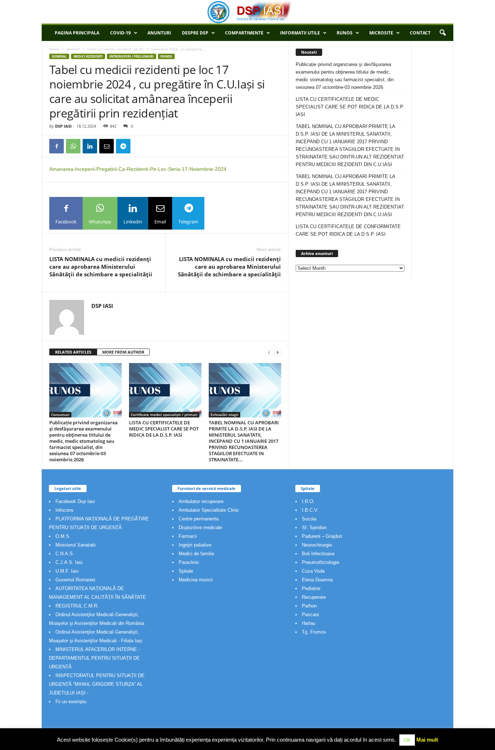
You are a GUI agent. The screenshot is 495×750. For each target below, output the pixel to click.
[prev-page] (269, 352)
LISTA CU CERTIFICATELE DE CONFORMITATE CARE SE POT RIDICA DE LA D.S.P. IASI (348, 230)
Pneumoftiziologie (320, 562)
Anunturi (159, 33)
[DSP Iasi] (247, 12)
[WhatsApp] (73, 146)
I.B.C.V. (310, 510)
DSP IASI (63, 126)
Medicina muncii (196, 579)
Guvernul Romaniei (75, 579)
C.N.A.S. (64, 553)
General (73, 48)
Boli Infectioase (318, 553)
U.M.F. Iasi (67, 571)
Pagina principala (77, 33)
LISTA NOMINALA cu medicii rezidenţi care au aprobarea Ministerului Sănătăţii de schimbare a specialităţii (100, 266)
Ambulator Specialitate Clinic (209, 510)
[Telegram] (123, 146)
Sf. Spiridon (314, 527)
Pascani (310, 614)
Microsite (381, 33)
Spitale (186, 571)
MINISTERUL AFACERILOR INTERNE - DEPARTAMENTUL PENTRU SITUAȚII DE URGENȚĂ (94, 658)
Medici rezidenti (88, 56)
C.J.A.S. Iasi (69, 562)
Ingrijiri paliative (195, 545)
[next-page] (277, 352)
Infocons (64, 510)
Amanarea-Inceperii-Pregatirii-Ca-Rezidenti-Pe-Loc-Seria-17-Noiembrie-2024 (137, 169)
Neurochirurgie (317, 545)
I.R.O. (308, 501)
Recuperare (314, 597)
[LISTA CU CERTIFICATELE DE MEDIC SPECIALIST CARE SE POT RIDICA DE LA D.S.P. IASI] (165, 390)
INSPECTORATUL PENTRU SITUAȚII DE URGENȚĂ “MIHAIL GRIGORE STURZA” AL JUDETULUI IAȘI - (97, 684)
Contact (420, 33)
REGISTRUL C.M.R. (77, 606)
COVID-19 (120, 33)
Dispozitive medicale (200, 527)
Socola (309, 519)
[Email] (106, 146)
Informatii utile (300, 33)
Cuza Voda (313, 571)
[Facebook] (56, 146)
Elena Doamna (317, 579)
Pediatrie (311, 588)
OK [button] (407, 740)
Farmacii (188, 536)
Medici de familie (196, 553)
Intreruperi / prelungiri (131, 56)
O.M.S (62, 536)
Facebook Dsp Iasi (75, 501)
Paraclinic (189, 562)
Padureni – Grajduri (322, 536)
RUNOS (345, 33)
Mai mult (427, 740)
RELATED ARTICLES (73, 352)
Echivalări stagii (224, 414)
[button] (442, 33)
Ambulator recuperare (201, 501)
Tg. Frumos (314, 632)
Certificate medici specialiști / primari (164, 414)
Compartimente (244, 33)
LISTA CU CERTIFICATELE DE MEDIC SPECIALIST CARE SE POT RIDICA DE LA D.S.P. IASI (164, 428)
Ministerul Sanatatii (75, 545)
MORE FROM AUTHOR (123, 352)
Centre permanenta (199, 519)
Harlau (308, 623)
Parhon (309, 606)
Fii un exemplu (70, 701)
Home (54, 48)
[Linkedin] (90, 146)
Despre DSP (195, 33)
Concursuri (60, 414)
